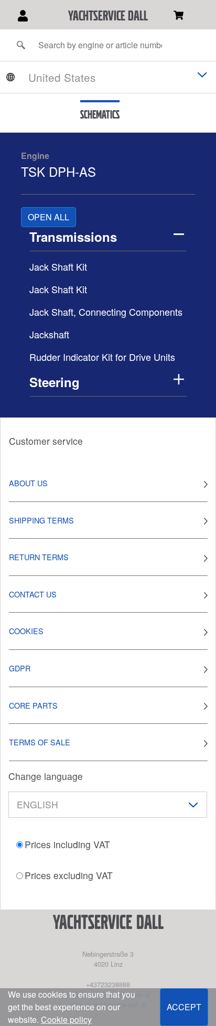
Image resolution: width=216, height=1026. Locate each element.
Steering (54, 382)
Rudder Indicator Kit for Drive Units (102, 357)
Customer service (46, 440)
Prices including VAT (67, 844)
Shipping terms (41, 520)
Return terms (39, 556)
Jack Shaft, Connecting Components (105, 311)
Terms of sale (39, 741)
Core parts (33, 705)
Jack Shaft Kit (58, 266)
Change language (45, 776)
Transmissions (73, 236)
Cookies (26, 630)
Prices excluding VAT (69, 875)
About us (28, 482)
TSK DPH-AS (58, 171)
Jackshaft (49, 334)
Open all (48, 217)
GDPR (19, 668)
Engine (35, 155)
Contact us (33, 594)
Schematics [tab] (100, 114)
